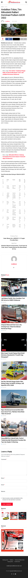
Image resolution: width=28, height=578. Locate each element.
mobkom (8, 21)
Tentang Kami (5, 559)
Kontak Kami (17, 561)
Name (3, 478)
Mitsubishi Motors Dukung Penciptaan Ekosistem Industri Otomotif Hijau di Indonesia (14, 156)
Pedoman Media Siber (19, 559)
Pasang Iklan (10, 561)
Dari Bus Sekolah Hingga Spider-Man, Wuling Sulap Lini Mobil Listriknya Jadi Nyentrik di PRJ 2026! (12, 383)
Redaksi (11, 559)
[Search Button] (26, 2)
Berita (6, 6)
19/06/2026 (4, 302)
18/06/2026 (4, 330)
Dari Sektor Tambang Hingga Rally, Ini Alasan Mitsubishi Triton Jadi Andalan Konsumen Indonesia (14, 72)
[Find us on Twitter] (13, 574)
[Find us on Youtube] (15, 574)
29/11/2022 (14, 21)
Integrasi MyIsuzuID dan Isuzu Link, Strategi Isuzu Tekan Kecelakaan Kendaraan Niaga (11, 326)
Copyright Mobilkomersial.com (15, 571)
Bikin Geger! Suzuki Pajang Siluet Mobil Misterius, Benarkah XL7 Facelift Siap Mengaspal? (12, 355)
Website (3, 491)
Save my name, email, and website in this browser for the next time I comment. (13, 499)
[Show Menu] (2, 2)
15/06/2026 (4, 387)
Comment (4, 459)
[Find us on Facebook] (11, 574)
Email (3, 484)
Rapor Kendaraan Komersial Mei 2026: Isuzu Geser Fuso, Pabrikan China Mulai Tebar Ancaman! (12, 411)
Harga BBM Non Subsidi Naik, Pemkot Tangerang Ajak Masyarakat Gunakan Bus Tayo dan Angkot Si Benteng (13, 440)
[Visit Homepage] (14, 2)
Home (2, 6)
